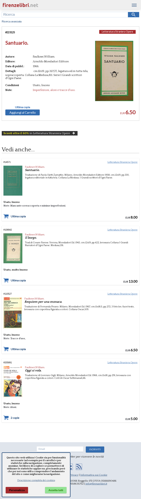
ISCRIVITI (95, 449)
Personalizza (17, 490)
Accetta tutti (55, 490)
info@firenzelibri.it (96, 483)
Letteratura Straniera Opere (117, 31)
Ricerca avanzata (11, 21)
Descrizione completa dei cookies (36, 480)
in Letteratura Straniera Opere (36, 133)
